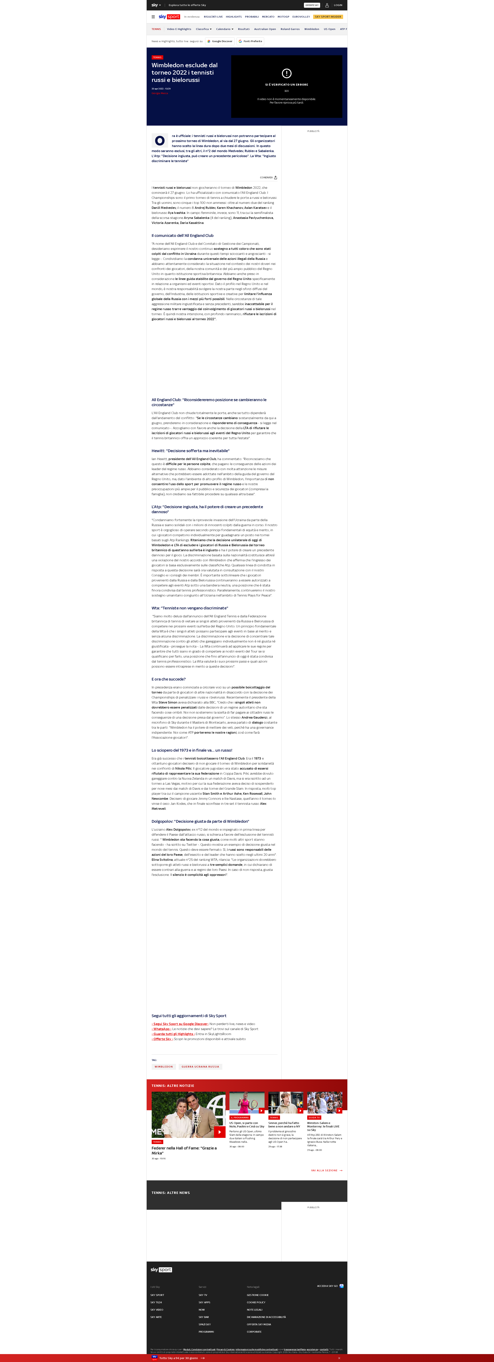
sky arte (156, 1317)
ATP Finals (347, 29)
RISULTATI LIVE (213, 16)
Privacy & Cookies (226, 1349)
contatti (324, 1349)
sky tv (203, 1295)
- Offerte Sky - (162, 1039)
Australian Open (265, 29)
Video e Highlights (179, 29)
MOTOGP (283, 16)
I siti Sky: (155, 1286)
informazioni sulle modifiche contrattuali (257, 1349)
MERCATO (268, 16)
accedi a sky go (327, 1286)
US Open (330, 29)
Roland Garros (290, 29)
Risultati (244, 29)
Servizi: (203, 1286)
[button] (241, 1358)
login (338, 5)
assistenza (312, 1349)
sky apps (205, 1302)
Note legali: (253, 1286)
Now (202, 1309)
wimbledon (164, 1066)
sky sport (157, 1295)
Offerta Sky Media (259, 1324)
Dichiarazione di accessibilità (266, 1317)
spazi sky (205, 1324)
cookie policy (256, 1302)
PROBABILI (252, 16)
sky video (157, 1309)
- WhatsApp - (161, 1029)
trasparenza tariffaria (295, 1349)
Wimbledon (312, 29)
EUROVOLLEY (301, 16)
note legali (254, 1309)
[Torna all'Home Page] (169, 16)
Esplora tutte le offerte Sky (187, 5)
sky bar (204, 1317)
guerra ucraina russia (200, 1066)
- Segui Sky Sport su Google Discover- (180, 1024)
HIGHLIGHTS (234, 16)
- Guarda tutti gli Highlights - (173, 1034)
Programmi (206, 1331)
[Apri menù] (153, 16)
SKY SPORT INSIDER (328, 16)
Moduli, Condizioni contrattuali (199, 1349)
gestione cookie (258, 1295)
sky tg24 (156, 1302)
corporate (254, 1331)
